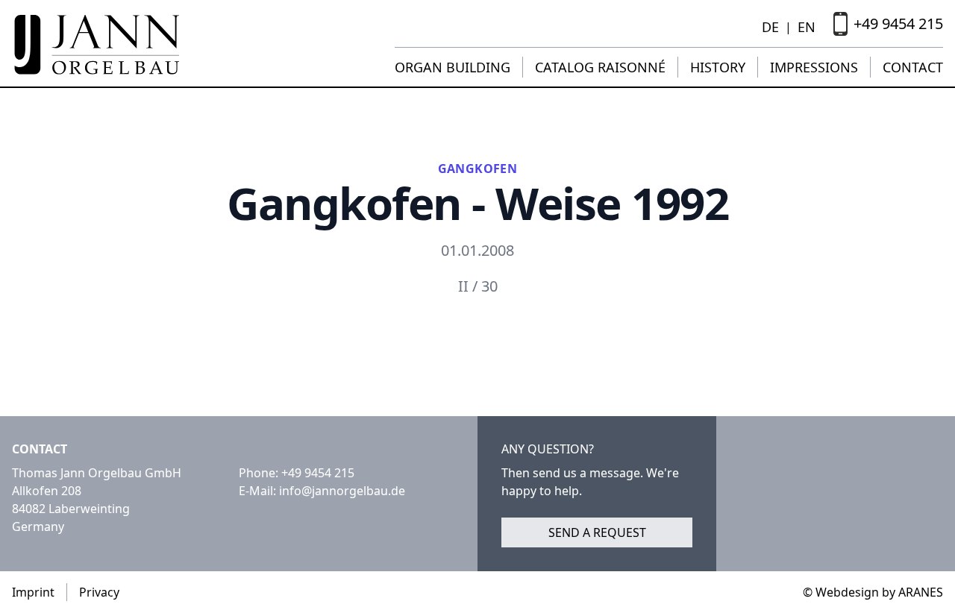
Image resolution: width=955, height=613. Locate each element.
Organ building (452, 67)
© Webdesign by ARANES (873, 592)
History (717, 67)
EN (806, 27)
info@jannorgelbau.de (342, 490)
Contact (913, 67)
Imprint (33, 592)
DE (770, 27)
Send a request (597, 532)
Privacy (99, 592)
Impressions (814, 67)
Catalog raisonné (600, 67)
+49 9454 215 (317, 473)
